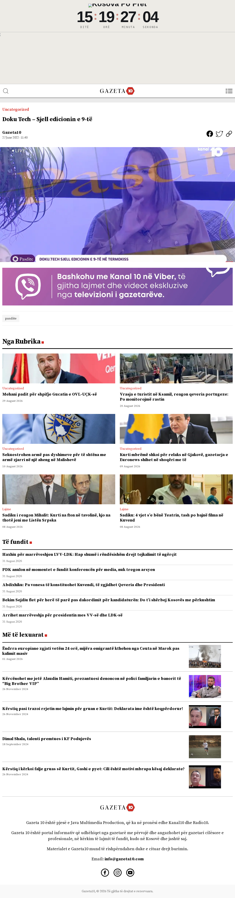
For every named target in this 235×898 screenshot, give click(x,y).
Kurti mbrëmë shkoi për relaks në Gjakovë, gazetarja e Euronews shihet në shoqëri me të (174, 457)
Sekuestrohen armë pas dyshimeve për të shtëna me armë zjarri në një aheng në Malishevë (54, 457)
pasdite (11, 318)
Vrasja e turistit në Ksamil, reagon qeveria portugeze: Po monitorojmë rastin (174, 397)
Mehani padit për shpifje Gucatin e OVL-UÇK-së (49, 394)
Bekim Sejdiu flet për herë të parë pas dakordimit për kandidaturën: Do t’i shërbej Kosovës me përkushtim (108, 600)
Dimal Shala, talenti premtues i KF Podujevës (46, 738)
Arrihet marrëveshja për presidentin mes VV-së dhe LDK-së (62, 615)
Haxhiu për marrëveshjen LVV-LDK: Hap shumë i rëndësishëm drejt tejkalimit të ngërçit (89, 554)
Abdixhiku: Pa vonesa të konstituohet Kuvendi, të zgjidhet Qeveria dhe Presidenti (83, 584)
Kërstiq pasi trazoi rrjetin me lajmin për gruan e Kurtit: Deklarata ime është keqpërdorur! (92, 708)
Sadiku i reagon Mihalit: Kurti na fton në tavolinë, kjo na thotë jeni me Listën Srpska (56, 518)
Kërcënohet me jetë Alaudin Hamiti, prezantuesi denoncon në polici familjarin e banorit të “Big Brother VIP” (91, 681)
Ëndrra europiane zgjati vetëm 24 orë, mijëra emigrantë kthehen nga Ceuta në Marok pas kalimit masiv (90, 651)
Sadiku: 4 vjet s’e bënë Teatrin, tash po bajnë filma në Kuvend (171, 518)
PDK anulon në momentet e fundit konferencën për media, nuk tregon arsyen (78, 569)
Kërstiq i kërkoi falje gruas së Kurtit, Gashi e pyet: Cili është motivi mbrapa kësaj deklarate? (93, 769)
